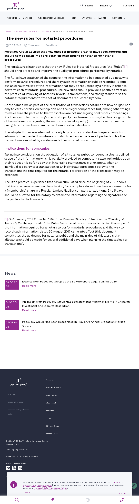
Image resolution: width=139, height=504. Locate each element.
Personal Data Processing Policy (50, 488)
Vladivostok (51, 403)
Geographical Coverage (51, 17)
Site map (12, 394)
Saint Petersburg (53, 387)
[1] (126, 67)
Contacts (117, 17)
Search (89, 5)
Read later (52, 45)
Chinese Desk (52, 426)
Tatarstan (50, 411)
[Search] (17, 500)
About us (12, 17)
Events (102, 17)
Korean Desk (51, 434)
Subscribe (128, 5)
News (10, 273)
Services (27, 17)
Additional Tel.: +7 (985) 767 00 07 (22, 457)
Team (73, 17)
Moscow (49, 380)
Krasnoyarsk (51, 395)
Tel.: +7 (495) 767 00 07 (17, 450)
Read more (29, 286)
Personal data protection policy (18, 412)
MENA (48, 418)
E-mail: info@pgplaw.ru (16, 463)
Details (26, 493)
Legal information (15, 402)
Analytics (87, 17)
